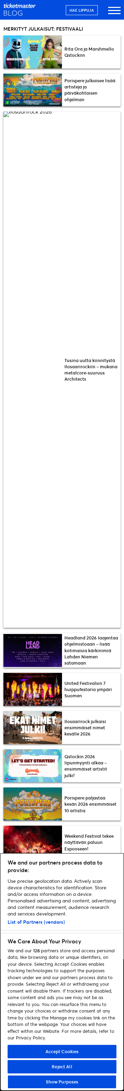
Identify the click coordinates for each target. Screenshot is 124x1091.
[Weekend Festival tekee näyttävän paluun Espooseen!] (32, 842)
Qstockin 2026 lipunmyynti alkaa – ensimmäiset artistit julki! (85, 765)
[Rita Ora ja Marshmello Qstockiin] (32, 51)
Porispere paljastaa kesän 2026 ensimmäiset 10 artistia (90, 804)
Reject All (62, 1066)
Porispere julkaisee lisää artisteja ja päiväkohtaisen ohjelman (89, 90)
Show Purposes (62, 1082)
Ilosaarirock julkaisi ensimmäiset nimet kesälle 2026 (85, 727)
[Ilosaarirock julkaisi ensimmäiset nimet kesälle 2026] (32, 727)
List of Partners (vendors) (36, 922)
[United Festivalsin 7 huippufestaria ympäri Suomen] (32, 689)
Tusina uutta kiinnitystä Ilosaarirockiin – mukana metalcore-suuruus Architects (90, 369)
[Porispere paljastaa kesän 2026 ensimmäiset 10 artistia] (32, 803)
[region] (62, 972)
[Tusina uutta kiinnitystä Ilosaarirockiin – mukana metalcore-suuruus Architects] (32, 370)
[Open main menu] (114, 13)
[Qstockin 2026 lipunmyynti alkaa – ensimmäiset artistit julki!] (32, 765)
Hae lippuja (82, 10)
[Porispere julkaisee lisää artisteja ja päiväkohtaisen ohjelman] (32, 90)
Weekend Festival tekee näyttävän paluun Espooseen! (89, 842)
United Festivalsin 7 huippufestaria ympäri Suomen (88, 689)
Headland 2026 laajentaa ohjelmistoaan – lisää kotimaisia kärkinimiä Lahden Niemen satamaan (91, 650)
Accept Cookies (62, 1051)
